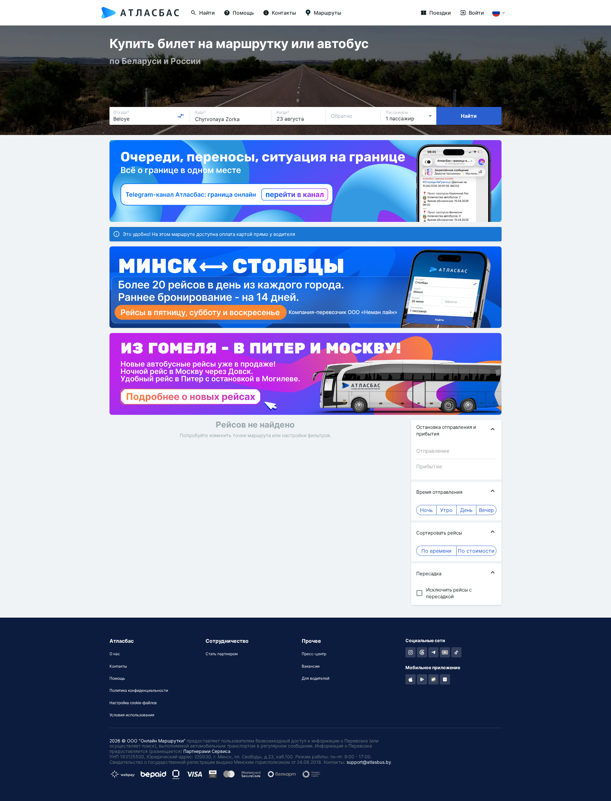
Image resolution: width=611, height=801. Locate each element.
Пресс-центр (314, 654)
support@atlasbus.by (369, 762)
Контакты (118, 666)
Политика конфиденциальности (138, 690)
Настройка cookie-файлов (133, 703)
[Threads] (422, 652)
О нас (114, 654)
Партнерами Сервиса (206, 751)
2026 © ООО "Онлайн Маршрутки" (147, 740)
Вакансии (311, 666)
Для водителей (315, 678)
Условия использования (131, 715)
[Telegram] (433, 652)
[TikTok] (456, 652)
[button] (456, 430)
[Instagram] (410, 652)
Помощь (117, 678)
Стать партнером (222, 654)
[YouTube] (445, 652)
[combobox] (148, 116)
